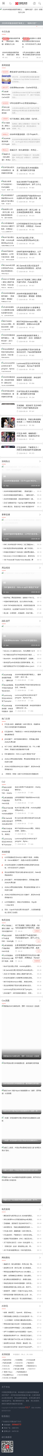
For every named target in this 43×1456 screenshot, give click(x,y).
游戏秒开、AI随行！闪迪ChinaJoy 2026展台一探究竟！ (19, 1291)
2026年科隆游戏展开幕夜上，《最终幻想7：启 (19, 495)
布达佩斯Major (8, 1375)
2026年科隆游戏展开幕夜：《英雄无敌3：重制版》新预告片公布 (10, 54)
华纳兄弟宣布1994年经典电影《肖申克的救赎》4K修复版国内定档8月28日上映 (19, 1283)
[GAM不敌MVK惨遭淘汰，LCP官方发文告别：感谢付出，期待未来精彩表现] (8, 257)
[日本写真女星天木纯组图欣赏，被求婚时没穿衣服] (8, 170)
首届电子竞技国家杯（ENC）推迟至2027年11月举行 (19, 1239)
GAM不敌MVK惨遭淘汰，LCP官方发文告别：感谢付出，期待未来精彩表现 (29, 254)
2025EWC (19, 1363)
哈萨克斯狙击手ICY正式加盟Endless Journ (19, 666)
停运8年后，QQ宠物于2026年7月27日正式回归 (19, 609)
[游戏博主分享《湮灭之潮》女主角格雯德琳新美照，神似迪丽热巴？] (8, 215)
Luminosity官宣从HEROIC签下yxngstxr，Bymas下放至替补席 (28, 366)
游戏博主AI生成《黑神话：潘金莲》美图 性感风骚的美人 (19, 1343)
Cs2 (38, 941)
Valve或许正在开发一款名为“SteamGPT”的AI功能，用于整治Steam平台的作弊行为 (19, 1347)
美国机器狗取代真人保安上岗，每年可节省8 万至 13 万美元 (19, 1287)
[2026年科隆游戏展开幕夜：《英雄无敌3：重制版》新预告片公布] (11, 43)
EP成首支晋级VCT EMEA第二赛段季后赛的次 (19, 552)
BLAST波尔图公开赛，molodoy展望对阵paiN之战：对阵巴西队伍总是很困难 (28, 240)
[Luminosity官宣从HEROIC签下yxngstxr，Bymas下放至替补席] (8, 367)
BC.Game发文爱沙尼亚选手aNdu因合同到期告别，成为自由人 (29, 268)
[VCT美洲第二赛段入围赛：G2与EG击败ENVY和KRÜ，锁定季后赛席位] (6, 126)
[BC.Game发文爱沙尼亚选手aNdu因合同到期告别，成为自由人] (8, 269)
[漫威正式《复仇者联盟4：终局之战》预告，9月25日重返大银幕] (6, 157)
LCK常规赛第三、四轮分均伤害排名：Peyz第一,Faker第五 (21, 903)
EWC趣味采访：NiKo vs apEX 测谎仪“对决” (20, 754)
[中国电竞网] (21, 5)
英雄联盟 (26, 39)
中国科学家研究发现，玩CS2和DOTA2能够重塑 (19, 601)
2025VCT (32, 1369)
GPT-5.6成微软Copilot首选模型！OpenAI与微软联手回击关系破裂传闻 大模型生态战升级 (19, 1331)
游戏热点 (6, 39)
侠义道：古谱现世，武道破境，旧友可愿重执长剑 (19, 613)
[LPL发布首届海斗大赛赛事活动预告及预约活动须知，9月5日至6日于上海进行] (31, 43)
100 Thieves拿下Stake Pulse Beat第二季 (18, 560)
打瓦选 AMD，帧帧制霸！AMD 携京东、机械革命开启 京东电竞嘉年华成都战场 (28, 436)
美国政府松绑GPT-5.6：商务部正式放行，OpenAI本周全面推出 (19, 1335)
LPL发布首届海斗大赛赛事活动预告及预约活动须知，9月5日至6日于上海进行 (31, 55)
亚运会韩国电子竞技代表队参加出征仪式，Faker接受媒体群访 (29, 352)
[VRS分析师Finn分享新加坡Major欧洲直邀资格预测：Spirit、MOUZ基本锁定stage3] (6, 110)
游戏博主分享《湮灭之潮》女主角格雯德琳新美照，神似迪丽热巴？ (28, 212)
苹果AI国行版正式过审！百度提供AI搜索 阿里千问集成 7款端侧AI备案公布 (19, 1324)
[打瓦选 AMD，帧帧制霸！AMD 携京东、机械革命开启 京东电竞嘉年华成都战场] (8, 437)
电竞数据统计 (22, 1372)
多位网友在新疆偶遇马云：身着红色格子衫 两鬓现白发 (19, 1279)
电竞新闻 (5, 72)
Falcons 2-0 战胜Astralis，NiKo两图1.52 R (19, 651)
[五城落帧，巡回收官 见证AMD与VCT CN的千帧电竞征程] (8, 409)
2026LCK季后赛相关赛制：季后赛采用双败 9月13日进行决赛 (22, 760)
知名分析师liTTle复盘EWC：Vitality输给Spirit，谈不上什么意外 (29, 184)
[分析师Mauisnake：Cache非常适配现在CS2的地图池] (6, 94)
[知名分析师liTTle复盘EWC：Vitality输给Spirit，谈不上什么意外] (8, 187)
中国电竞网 (19, 1366)
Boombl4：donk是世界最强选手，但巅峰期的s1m (19, 658)
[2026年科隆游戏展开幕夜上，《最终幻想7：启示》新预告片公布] (21, 11)
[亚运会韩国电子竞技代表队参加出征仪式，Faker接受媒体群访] (8, 353)
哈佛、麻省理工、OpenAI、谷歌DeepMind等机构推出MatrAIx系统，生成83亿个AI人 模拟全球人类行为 (19, 1312)
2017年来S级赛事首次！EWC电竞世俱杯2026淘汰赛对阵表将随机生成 (19, 1250)
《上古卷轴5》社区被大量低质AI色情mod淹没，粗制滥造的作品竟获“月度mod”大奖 (19, 1320)
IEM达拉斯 (31, 1360)
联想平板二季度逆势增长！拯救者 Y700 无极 (19, 598)
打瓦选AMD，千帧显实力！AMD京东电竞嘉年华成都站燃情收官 (29, 450)
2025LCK (6, 1369)
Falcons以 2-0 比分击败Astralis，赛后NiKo (19, 556)
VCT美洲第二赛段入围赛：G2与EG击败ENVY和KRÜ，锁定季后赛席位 (27, 928)
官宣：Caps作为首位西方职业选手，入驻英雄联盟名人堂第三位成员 (22, 910)
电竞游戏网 (7, 1363)
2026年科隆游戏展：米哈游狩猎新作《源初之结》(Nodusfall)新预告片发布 (29, 380)
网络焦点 (5, 150)
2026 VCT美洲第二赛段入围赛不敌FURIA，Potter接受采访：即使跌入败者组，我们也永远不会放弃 (29, 283)
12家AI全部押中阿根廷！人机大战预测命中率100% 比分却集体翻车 (19, 1328)
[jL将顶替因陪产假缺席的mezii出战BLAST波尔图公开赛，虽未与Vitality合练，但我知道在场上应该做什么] (8, 204)
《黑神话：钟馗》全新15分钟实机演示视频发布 (22, 774)
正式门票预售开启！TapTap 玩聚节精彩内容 (19, 503)
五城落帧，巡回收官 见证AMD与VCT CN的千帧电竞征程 (29, 406)
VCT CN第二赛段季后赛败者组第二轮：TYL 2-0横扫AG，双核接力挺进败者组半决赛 (22, 747)
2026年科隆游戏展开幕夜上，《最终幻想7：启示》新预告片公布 (29, 338)
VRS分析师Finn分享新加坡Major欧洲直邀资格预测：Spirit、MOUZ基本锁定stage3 (19, 1219)
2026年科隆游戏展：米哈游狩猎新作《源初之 (19, 499)
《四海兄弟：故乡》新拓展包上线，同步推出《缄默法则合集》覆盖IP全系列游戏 (19, 1246)
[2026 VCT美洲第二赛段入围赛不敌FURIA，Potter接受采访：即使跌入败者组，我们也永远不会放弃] (8, 286)
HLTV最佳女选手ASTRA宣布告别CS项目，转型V (19, 655)
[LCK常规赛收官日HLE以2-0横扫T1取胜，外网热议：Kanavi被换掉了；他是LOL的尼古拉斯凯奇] (8, 230)
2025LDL (6, 1366)
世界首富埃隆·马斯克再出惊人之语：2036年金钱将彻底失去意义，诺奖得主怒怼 (19, 1295)
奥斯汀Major (7, 1372)
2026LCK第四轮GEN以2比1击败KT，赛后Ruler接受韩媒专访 (22, 767)
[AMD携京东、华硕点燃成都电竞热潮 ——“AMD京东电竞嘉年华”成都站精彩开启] (8, 423)
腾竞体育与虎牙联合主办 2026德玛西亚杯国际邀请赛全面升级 (19, 1216)
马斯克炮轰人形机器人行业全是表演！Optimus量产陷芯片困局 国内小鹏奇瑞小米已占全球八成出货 (19, 1316)
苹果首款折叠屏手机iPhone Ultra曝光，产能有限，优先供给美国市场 (19, 1272)
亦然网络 (19, 1360)
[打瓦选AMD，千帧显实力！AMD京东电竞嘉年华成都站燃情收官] (8, 451)
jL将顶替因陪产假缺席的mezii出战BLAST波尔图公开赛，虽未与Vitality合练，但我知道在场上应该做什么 (29, 199)
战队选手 (5, 87)
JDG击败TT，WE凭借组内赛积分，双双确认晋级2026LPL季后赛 (22, 740)
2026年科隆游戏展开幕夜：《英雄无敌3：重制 (19, 491)
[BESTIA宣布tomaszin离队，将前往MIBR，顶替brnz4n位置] (8, 325)
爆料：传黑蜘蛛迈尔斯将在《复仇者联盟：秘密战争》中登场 (19, 1275)
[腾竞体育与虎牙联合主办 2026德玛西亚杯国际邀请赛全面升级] (6, 79)
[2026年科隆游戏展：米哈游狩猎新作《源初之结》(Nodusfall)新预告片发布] (8, 383)
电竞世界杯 (7, 1360)
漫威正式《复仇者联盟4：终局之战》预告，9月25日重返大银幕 (19, 1264)
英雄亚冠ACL (32, 1366)
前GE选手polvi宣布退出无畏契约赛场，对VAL (19, 662)
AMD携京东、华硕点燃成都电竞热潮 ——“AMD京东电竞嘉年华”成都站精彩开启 (29, 422)
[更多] (40, 461)
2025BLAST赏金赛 (10, 1378)
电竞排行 (31, 1363)
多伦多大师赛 (19, 1369)
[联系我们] (34, 3)
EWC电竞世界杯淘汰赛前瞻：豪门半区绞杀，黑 (19, 548)
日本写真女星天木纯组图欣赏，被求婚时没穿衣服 (28, 168)
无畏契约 (5, 119)
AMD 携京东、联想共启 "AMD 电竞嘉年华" (19, 506)
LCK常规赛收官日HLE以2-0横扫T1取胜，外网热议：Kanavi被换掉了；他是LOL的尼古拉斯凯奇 (29, 227)
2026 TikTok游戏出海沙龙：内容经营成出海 (19, 605)
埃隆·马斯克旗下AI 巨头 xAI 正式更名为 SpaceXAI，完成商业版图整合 (19, 1339)
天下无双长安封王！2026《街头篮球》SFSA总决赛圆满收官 (19, 1242)
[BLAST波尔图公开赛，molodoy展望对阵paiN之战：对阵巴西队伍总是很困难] (8, 243)
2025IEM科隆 (23, 1375)
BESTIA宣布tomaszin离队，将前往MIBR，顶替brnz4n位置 (29, 322)
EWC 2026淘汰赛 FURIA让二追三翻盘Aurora (19, 544)
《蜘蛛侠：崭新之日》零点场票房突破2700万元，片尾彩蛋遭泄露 (19, 1298)
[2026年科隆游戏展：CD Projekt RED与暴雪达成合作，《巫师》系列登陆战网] (6, 141)
